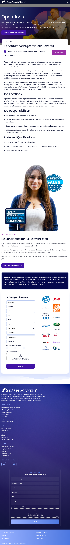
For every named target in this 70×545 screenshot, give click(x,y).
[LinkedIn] (4, 464)
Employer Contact (7, 449)
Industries (4, 451)
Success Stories (6, 428)
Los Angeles (5, 414)
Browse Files (20, 353)
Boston (3, 419)
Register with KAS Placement (14, 32)
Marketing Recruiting (7, 410)
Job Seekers (5, 433)
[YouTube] (14, 464)
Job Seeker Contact (7, 446)
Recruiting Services (7, 439)
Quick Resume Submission (13, 265)
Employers (4, 430)
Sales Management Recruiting (10, 407)
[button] (67, 1)
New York (4, 416)
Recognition (5, 455)
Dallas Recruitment (7, 421)
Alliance (23, 543)
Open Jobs (4, 437)
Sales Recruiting (6, 453)
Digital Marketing (6, 412)
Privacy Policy (40, 538)
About (3, 435)
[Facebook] (9, 464)
